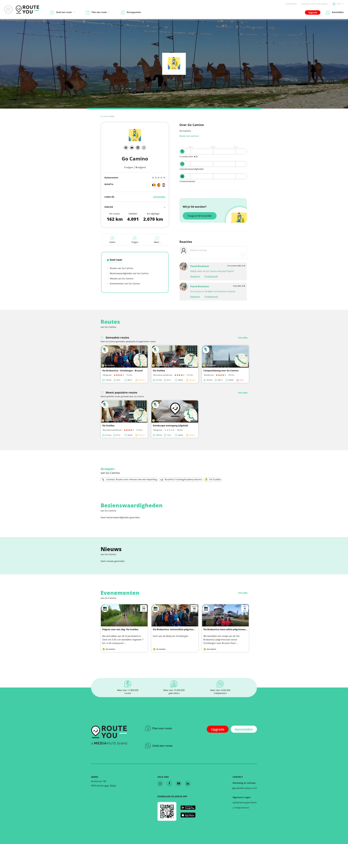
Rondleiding (291, 3)
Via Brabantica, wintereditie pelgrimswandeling (179, 629)
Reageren (195, 276)
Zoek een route (162, 745)
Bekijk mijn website (189, 136)
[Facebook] (126, 148)
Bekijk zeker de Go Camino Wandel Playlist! (212, 271)
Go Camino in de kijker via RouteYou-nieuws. (213, 291)
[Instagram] (144, 148)
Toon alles (242, 337)
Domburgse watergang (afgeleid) (170, 425)
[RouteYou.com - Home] (27, 9)
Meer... (157, 242)
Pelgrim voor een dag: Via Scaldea (120, 629)
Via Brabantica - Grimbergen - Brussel (122, 370)
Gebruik (108, 206)
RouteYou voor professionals (314, 3)
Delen (112, 242)
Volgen (134, 242)
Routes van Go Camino (121, 268)
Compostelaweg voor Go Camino (221, 370)
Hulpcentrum (242, 807)
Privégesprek (211, 276)
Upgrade (312, 12)
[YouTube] (132, 148)
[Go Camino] (174, 68)
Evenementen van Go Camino (124, 283)
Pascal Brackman (199, 266)
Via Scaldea (159, 370)
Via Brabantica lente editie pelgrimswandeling (228, 629)
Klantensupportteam (246, 802)
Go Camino (104, 116)
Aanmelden (244, 729)
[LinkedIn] (138, 148)
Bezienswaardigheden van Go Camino (129, 273)
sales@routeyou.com (246, 788)
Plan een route (162, 728)
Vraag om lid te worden (200, 215)
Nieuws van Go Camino (121, 278)
